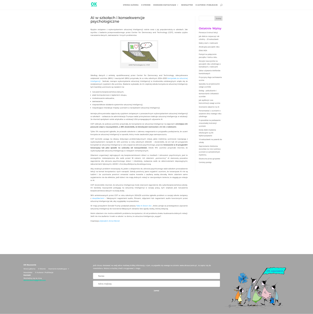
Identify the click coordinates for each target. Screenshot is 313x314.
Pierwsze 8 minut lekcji (208, 32)
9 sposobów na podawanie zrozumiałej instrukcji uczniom (210, 123)
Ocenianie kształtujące (164, 5)
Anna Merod (114, 221)
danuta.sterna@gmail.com (34, 280)
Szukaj (218, 18)
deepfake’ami (98, 198)
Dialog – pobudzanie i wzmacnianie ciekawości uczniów (209, 93)
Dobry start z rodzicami (208, 43)
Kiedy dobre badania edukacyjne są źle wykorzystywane (207, 133)
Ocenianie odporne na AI (209, 107)
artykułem (103, 221)
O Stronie (146, 5)
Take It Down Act (144, 206)
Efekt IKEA (203, 50)
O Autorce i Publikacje (207, 5)
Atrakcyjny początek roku (209, 47)
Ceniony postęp (205, 162)
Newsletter (187, 5)
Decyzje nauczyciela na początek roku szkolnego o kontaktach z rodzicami (210, 64)
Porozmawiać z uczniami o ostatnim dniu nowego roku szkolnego (210, 113)
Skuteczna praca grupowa (209, 158)
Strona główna (131, 5)
